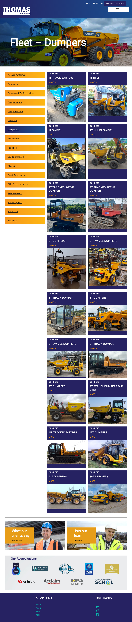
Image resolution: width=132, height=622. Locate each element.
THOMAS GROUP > (115, 3)
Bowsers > (13, 84)
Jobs (38, 614)
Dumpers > (13, 129)
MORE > (52, 82)
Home (38, 604)
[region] (35, 535)
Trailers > (12, 220)
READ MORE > (17, 541)
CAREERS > (78, 541)
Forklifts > (13, 148)
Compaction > (15, 102)
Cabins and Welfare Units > (21, 93)
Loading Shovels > (17, 157)
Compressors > (15, 111)
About (38, 608)
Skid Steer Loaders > (18, 184)
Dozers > (12, 120)
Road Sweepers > (16, 175)
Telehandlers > (15, 193)
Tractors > (13, 211)
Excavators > (14, 138)
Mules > (12, 166)
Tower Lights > (15, 202)
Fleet (38, 611)
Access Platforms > (17, 75)
